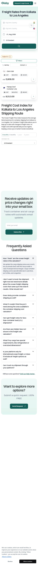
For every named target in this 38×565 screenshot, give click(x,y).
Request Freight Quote (22, 3)
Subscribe (18, 232)
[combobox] (19, 22)
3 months (5, 135)
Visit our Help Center (27, 374)
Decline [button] (10, 561)
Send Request (17, 406)
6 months (13, 135)
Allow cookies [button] (27, 561)
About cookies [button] (6, 557)
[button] (19, 259)
